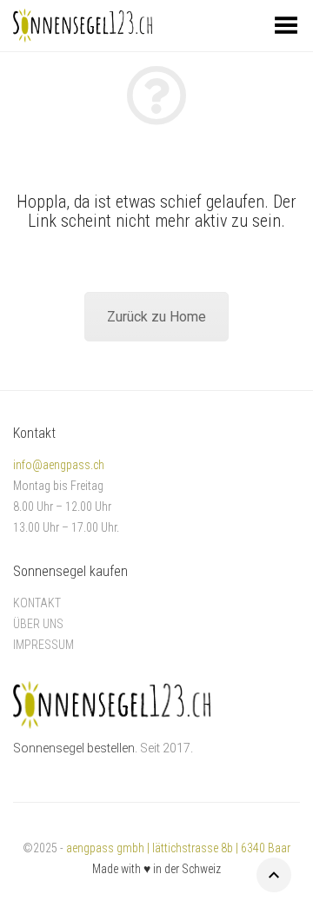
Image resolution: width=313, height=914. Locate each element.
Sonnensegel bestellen (74, 748)
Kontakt (37, 603)
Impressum (43, 645)
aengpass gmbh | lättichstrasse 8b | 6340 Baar (178, 848)
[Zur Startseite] (111, 704)
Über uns (38, 624)
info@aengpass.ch (58, 465)
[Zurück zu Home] (156, 95)
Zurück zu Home (156, 316)
